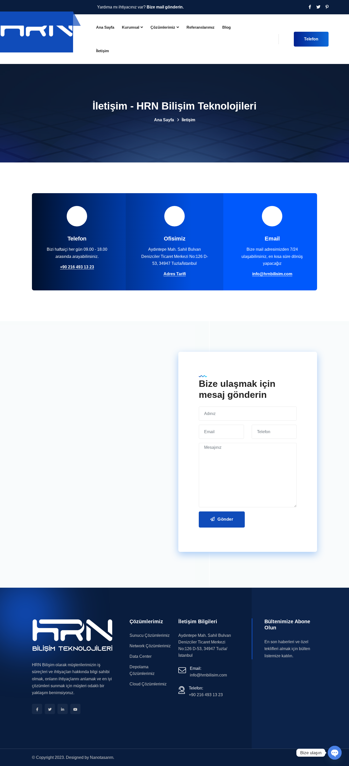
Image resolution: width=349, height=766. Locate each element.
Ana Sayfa (105, 27)
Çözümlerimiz (162, 27)
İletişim (102, 51)
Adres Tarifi (175, 274)
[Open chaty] (335, 753)
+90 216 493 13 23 (77, 267)
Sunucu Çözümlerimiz (150, 635)
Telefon (311, 39)
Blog (226, 27)
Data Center (141, 656)
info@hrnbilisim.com (272, 274)
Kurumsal (130, 27)
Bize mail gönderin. (165, 7)
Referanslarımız (201, 27)
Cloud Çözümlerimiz (148, 684)
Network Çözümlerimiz (150, 646)
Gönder (225, 519)
